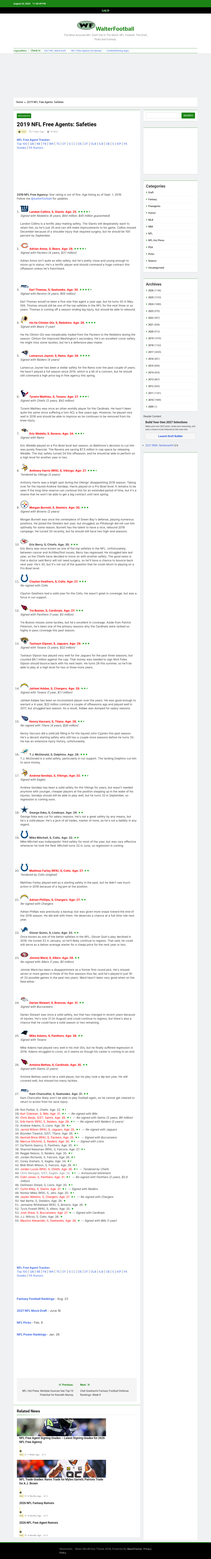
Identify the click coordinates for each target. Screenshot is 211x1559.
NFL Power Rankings (31, 1334)
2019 (150, 338)
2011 (150, 393)
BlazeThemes (134, 1548)
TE (58, 143)
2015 (150, 365)
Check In (36, 50)
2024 (150, 304)
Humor (152, 212)
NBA (150, 226)
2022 (150, 317)
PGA (150, 247)
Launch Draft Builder (170, 436)
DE (80, 143)
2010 (150, 399)
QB (32, 143)
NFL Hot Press (156, 240)
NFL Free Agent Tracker (33, 139)
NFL (150, 233)
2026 (150, 290)
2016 (150, 358)
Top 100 (22, 143)
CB (108, 143)
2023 (150, 311)
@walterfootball (41, 198)
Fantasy (152, 199)
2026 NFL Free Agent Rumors (38, 1522)
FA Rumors (36, 147)
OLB (93, 143)
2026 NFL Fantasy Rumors (36, 1503)
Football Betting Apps (118, 50)
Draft (151, 192)
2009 (150, 406)
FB (44, 143)
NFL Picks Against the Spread (86, 50)
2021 (150, 324)
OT (64, 143)
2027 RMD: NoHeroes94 (159, 445)
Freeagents (24, 115)
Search (188, 115)
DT (86, 143)
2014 (150, 372)
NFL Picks (24, 1322)
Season (152, 260)
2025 (150, 297)
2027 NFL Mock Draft (55, 50)
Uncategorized (156, 267)
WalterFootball (115, 28)
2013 (150, 379)
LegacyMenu (20, 51)
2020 (150, 331)
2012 (150, 386)
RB (38, 143)
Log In (105, 10)
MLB (150, 219)
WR (51, 143)
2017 (150, 352)
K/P (119, 143)
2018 (150, 345)
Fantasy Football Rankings (35, 1299)
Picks (151, 254)
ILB (101, 143)
